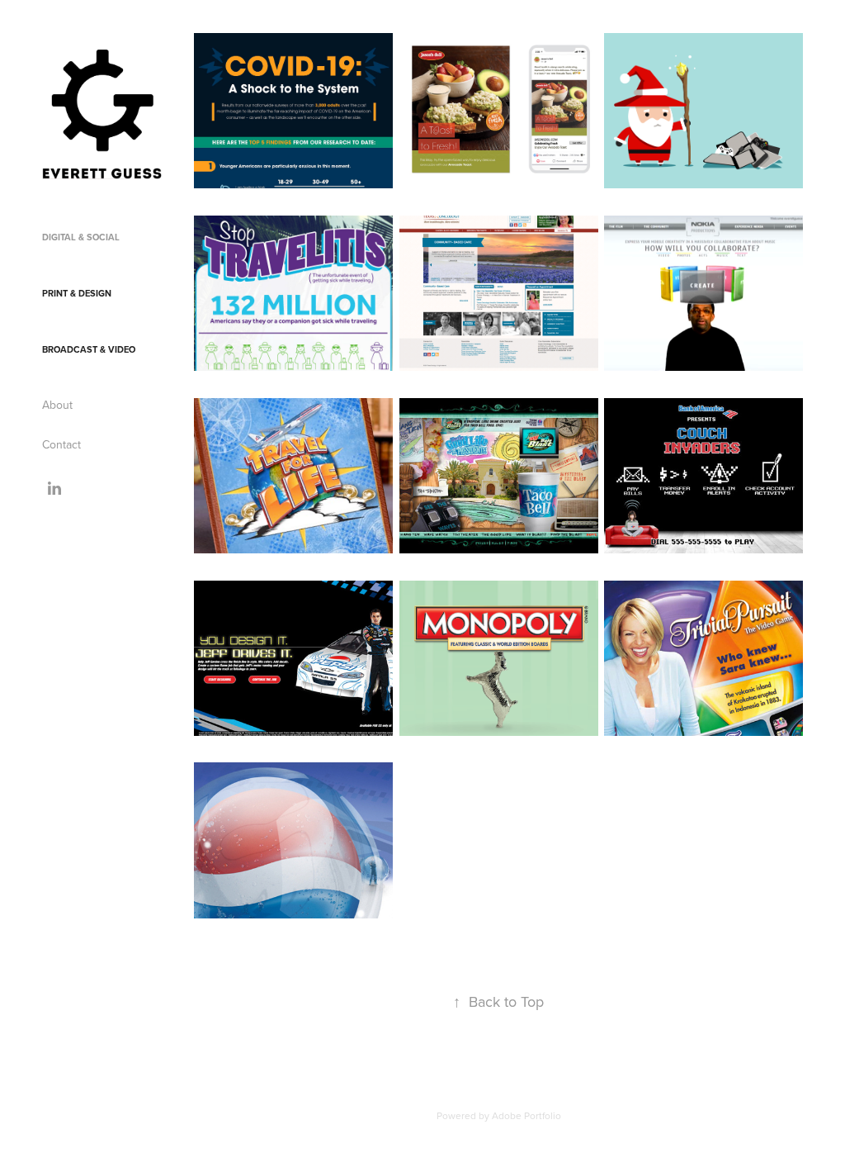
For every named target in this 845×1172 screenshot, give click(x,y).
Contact (61, 444)
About (57, 404)
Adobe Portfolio (526, 1115)
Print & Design (76, 293)
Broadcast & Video (88, 349)
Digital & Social (81, 237)
